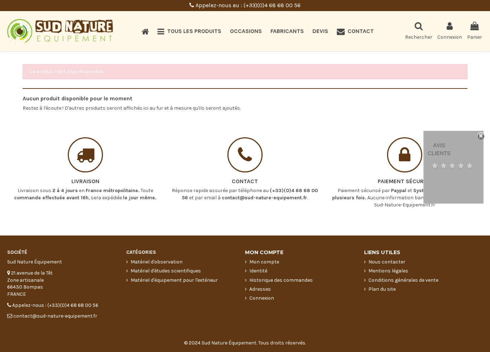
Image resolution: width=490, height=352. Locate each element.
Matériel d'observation (157, 262)
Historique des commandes (281, 280)
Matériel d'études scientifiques (166, 271)
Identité (258, 271)
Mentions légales (388, 271)
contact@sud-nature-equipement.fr (264, 198)
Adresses (260, 289)
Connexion (261, 298)
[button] (189, 31)
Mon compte (264, 262)
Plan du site (382, 289)
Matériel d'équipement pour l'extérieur (174, 280)
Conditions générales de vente (403, 280)
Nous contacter (386, 262)
